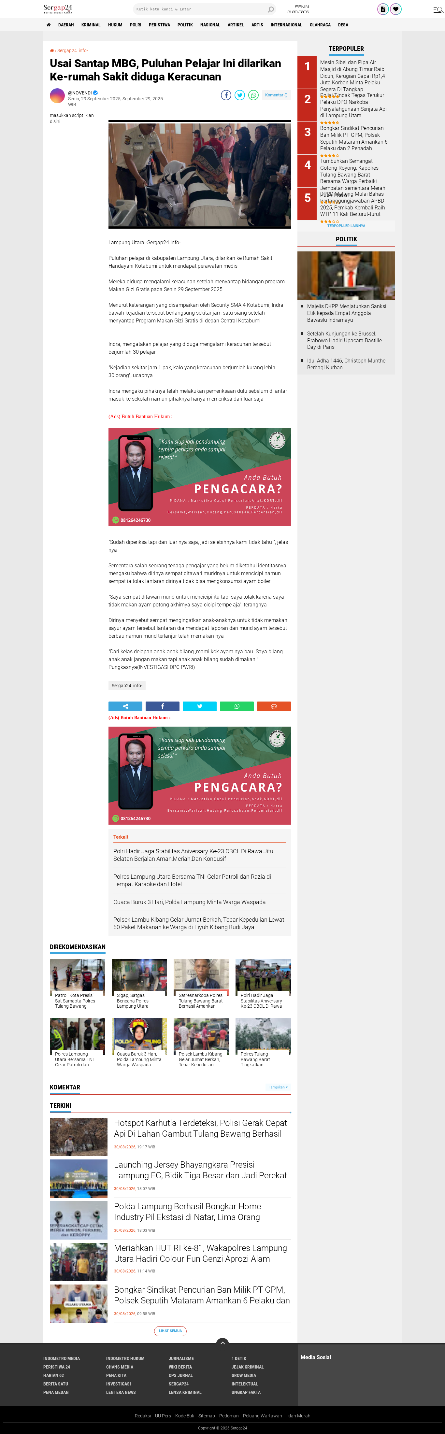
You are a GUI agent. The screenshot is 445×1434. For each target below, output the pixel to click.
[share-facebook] (226, 95)
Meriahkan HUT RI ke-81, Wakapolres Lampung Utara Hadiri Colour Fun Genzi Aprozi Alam (200, 1253)
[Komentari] (274, 706)
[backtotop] (222, 1344)
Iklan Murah (298, 1415)
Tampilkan (277, 1087)
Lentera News (121, 1392)
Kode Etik (184, 1415)
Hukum (115, 24)
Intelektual (245, 1383)
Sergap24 (179, 1383)
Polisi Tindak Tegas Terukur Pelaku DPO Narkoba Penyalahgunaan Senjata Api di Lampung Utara (353, 105)
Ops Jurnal (181, 1375)
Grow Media (244, 1375)
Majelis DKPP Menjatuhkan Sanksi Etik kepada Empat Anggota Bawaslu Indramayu (346, 313)
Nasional (210, 24)
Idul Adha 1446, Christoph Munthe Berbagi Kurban (346, 364)
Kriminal (91, 24)
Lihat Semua (170, 1331)
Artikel (236, 24)
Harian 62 (53, 1375)
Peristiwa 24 (56, 1367)
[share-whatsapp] (253, 95)
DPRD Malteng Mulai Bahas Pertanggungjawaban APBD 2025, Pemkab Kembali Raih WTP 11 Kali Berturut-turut (352, 204)
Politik (185, 24)
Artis (257, 24)
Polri (135, 24)
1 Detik (239, 1358)
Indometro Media (61, 1358)
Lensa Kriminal (185, 1392)
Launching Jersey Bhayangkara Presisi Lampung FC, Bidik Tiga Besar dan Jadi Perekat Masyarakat (200, 1176)
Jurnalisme (181, 1358)
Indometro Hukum (125, 1358)
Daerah (66, 24)
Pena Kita (116, 1375)
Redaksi (143, 1415)
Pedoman (229, 1415)
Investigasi (118, 1383)
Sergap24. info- (72, 50)
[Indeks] (383, 9)
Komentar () (276, 94)
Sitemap (206, 1415)
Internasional (286, 24)
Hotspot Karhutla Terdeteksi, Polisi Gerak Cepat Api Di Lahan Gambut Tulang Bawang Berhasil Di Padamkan (200, 1134)
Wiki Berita (180, 1367)
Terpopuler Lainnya (346, 226)
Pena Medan (56, 1392)
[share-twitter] (240, 95)
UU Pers (163, 1415)
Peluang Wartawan (262, 1415)
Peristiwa (159, 24)
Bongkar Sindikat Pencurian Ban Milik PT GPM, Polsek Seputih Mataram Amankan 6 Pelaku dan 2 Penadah (202, 1301)
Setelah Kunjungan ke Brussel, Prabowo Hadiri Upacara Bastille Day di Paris (344, 340)
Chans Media (119, 1367)
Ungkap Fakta (246, 1392)
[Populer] (396, 9)
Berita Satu (55, 1383)
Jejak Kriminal (248, 1367)
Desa (343, 24)
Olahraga (320, 24)
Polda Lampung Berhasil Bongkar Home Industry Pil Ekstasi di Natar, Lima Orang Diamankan (187, 1217)
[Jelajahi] (437, 9)
